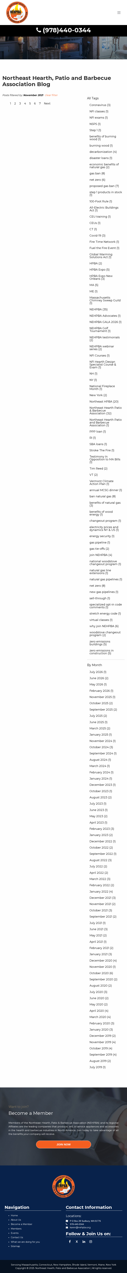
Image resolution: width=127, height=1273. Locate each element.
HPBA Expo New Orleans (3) (101, 277)
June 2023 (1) (99, 810)
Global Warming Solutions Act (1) (101, 256)
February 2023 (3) (102, 829)
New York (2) (98, 395)
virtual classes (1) (101, 620)
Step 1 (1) (95, 130)
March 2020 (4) (100, 1017)
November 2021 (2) (103, 904)
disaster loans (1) (101, 158)
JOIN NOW (64, 1144)
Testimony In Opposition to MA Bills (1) (105, 459)
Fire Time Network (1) (104, 242)
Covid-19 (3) (97, 235)
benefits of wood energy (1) (101, 513)
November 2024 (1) (103, 741)
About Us (16, 1219)
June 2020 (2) (99, 998)
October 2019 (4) (101, 1048)
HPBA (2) (96, 263)
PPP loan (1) (98, 431)
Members (16, 1228)
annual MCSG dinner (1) (106, 490)
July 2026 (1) (98, 672)
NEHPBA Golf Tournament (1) (100, 330)
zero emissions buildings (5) (100, 643)
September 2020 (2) (103, 979)
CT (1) (93, 229)
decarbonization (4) (103, 152)
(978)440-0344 (66, 30)
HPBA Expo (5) (100, 269)
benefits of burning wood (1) (103, 138)
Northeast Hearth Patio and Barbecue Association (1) (106, 422)
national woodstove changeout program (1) (105, 563)
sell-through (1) (100, 598)
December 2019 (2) (103, 1036)
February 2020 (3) (102, 1023)
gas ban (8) (97, 173)
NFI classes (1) (99, 111)
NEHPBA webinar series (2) (102, 348)
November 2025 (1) (102, 697)
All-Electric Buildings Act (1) (104, 209)
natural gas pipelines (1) (106, 579)
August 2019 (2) (100, 1061)
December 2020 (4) (103, 960)
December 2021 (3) (103, 898)
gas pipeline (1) (100, 542)
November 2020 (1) (103, 967)
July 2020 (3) (98, 992)
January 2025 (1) (101, 734)
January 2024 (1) (101, 778)
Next (47, 103)
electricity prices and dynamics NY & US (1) (104, 528)
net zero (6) (97, 180)
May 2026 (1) (98, 684)
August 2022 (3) (101, 860)
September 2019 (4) (103, 1054)
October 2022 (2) (101, 847)
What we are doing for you (25, 1242)
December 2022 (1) (103, 841)
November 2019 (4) (103, 1042)
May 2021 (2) (98, 935)
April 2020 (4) (99, 1011)
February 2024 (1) (102, 772)
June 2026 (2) (99, 678)
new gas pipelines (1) (104, 592)
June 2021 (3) (99, 929)
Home (14, 1215)
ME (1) (94, 291)
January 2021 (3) (101, 954)
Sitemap (15, 1246)
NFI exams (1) (99, 117)
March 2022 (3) (100, 879)
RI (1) (93, 438)
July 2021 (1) (98, 923)
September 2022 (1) (103, 854)
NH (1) (93, 373)
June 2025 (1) (98, 722)
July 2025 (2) (98, 716)
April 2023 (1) (98, 822)
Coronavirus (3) (100, 105)
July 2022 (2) (98, 866)
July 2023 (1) (98, 803)
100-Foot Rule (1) (101, 201)
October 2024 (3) (101, 747)
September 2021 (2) (103, 916)
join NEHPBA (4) (101, 555)
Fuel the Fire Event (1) (104, 248)
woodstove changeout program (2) (105, 634)
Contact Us (17, 1237)
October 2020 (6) (101, 973)
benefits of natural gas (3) (105, 504)
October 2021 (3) (101, 910)
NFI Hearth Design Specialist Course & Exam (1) (103, 364)
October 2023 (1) (101, 791)
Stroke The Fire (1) (102, 450)
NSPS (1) (95, 124)
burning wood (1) (101, 145)
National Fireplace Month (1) (102, 387)
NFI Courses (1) (100, 355)
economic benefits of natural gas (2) (104, 166)
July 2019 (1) (98, 1067)
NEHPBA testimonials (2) (105, 339)
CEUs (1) (95, 223)
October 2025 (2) (101, 703)
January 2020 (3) (101, 1029)
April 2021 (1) (98, 942)
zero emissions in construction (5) (102, 652)
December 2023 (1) (103, 785)
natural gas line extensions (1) (100, 572)
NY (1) (93, 380)
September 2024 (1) (103, 753)
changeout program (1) (105, 521)
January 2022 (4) (101, 891)
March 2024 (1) (100, 766)
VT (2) (94, 475)
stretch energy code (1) (105, 613)
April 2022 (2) (99, 873)
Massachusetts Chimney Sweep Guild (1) (105, 300)
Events (14, 1233)
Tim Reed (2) (98, 468)
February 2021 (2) (101, 948)
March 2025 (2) (100, 728)
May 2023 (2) (98, 816)
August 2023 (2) (101, 797)
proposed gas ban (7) (104, 186)
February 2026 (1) (101, 691)
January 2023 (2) (101, 835)
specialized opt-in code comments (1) (106, 606)
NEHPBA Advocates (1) (105, 316)
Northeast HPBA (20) (104, 401)
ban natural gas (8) (103, 496)
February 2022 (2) (102, 885)
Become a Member (21, 1224)
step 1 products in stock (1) (106, 194)
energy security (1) (102, 536)
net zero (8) (97, 585)
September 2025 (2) (103, 709)
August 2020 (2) (101, 985)
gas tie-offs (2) (99, 548)
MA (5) (94, 285)
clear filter (51, 95)
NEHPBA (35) (99, 309)
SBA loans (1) (98, 444)
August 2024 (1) (100, 760)
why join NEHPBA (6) (104, 626)
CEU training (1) (100, 216)
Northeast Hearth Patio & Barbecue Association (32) (106, 410)
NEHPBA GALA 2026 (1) (106, 322)
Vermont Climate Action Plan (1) (102, 482)
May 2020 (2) (99, 1004)
